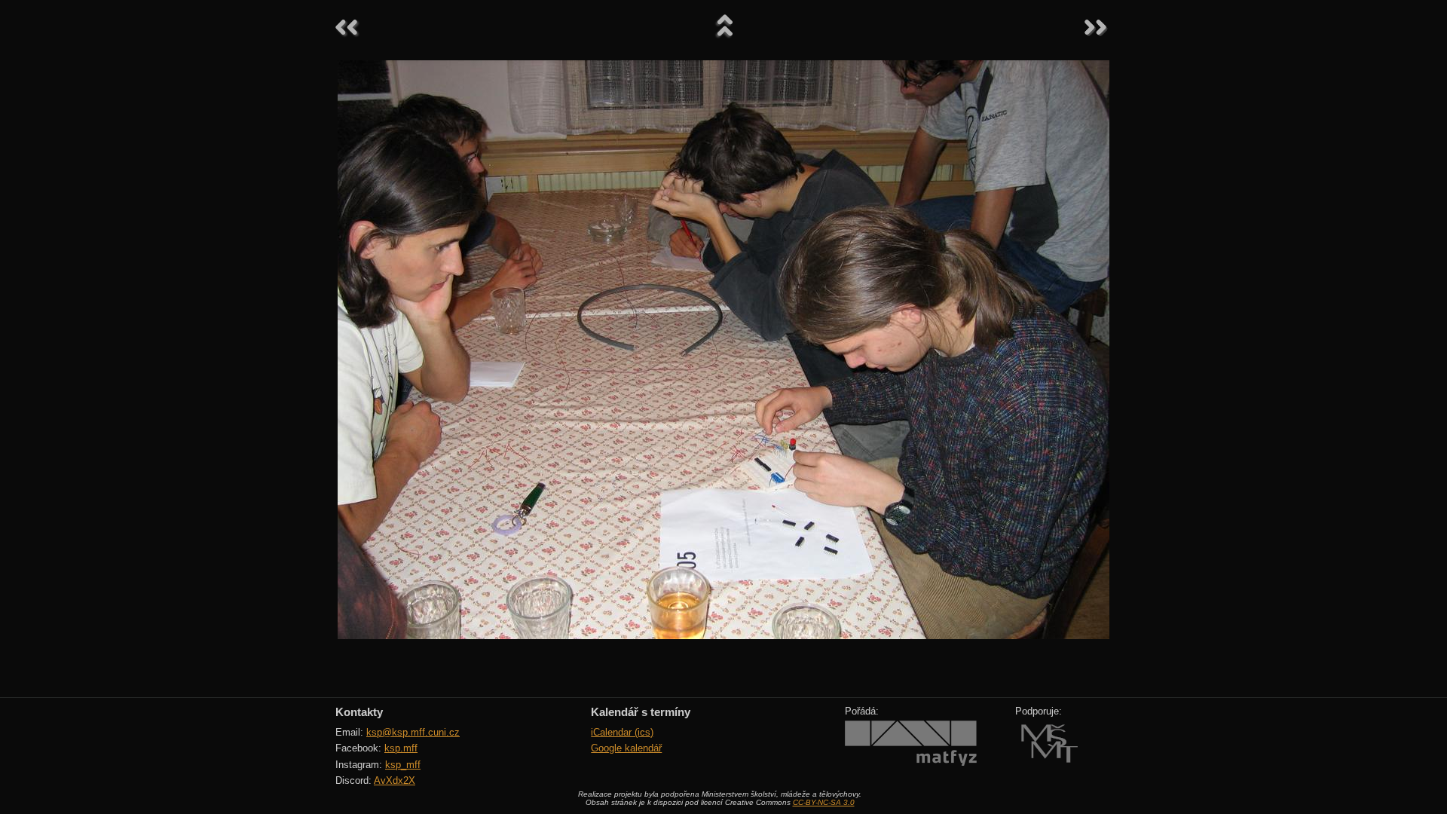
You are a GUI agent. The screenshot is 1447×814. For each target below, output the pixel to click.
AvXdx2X (394, 780)
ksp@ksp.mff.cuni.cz (413, 732)
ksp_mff (403, 764)
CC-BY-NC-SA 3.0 (824, 802)
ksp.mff (401, 748)
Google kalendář (626, 748)
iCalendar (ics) (622, 732)
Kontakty (359, 711)
